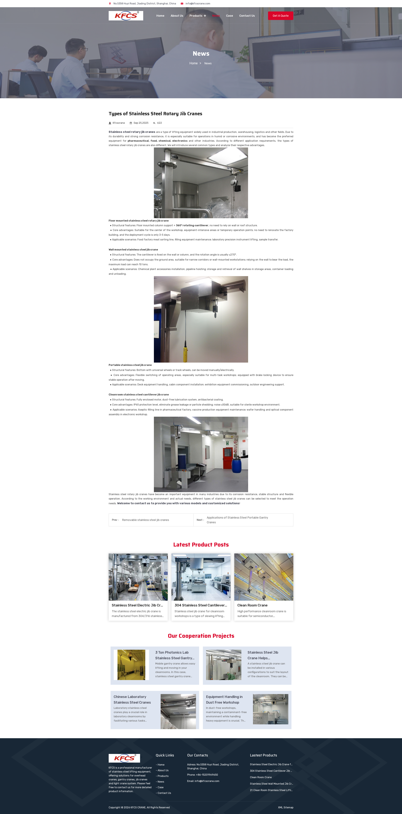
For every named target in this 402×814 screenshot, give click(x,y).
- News (160, 781)
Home (160, 15)
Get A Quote (281, 15)
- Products (162, 776)
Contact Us (247, 15)
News (216, 15)
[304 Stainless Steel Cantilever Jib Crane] (201, 577)
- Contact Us (163, 793)
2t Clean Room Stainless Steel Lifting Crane (271, 790)
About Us (177, 15)
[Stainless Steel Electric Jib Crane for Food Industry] (138, 577)
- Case (159, 787)
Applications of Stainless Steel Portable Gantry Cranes (237, 520)
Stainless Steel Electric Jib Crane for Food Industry (138, 605)
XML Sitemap (285, 807)
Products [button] (196, 15)
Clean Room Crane (252, 605)
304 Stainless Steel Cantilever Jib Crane (201, 605)
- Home (160, 764)
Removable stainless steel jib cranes (145, 520)
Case (229, 15)
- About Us (162, 770)
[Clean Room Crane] (263, 577)
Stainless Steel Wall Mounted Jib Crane (271, 783)
